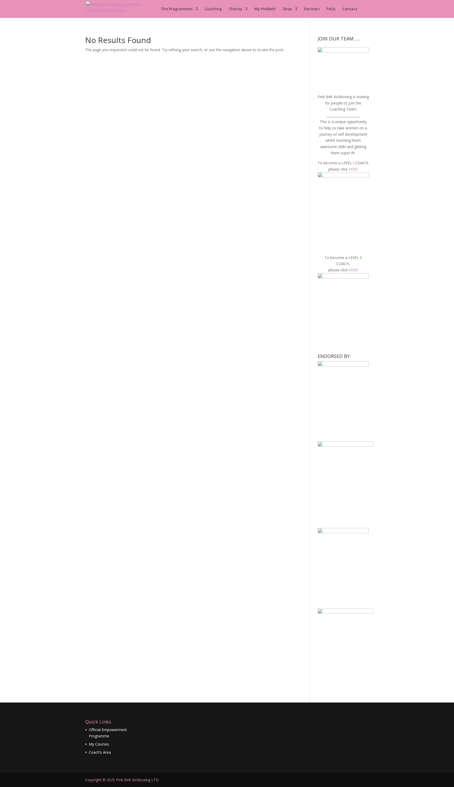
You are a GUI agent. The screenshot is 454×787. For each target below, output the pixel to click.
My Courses (99, 744)
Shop (287, 9)
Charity (235, 9)
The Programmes (177, 9)
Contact (349, 9)
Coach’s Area (100, 752)
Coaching (213, 9)
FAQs (331, 9)
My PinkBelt (265, 9)
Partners (312, 9)
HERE (353, 169)
